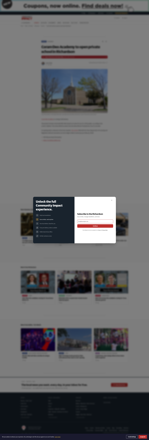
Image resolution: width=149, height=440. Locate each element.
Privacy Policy (105, 230)
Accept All (142, 437)
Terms (99, 230)
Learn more (57, 437)
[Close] (111, 200)
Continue (95, 226)
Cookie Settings (132, 437)
